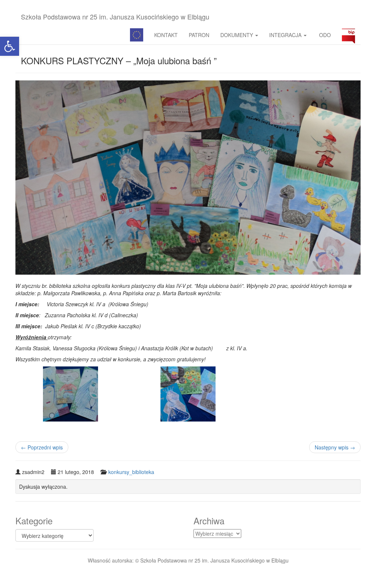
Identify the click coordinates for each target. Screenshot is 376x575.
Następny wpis (335, 447)
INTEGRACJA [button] (286, 35)
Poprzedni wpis (42, 447)
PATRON (199, 35)
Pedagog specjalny (136, 35)
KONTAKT (166, 35)
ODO (324, 35)
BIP (348, 35)
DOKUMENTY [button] (237, 35)
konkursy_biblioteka (131, 471)
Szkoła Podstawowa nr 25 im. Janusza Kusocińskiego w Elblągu (115, 16)
